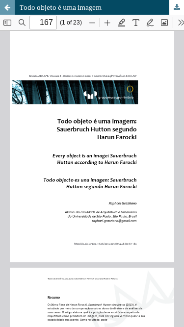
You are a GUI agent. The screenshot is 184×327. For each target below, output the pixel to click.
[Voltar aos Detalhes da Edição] (7, 7)
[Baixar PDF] (176, 7)
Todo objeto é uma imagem (61, 7)
